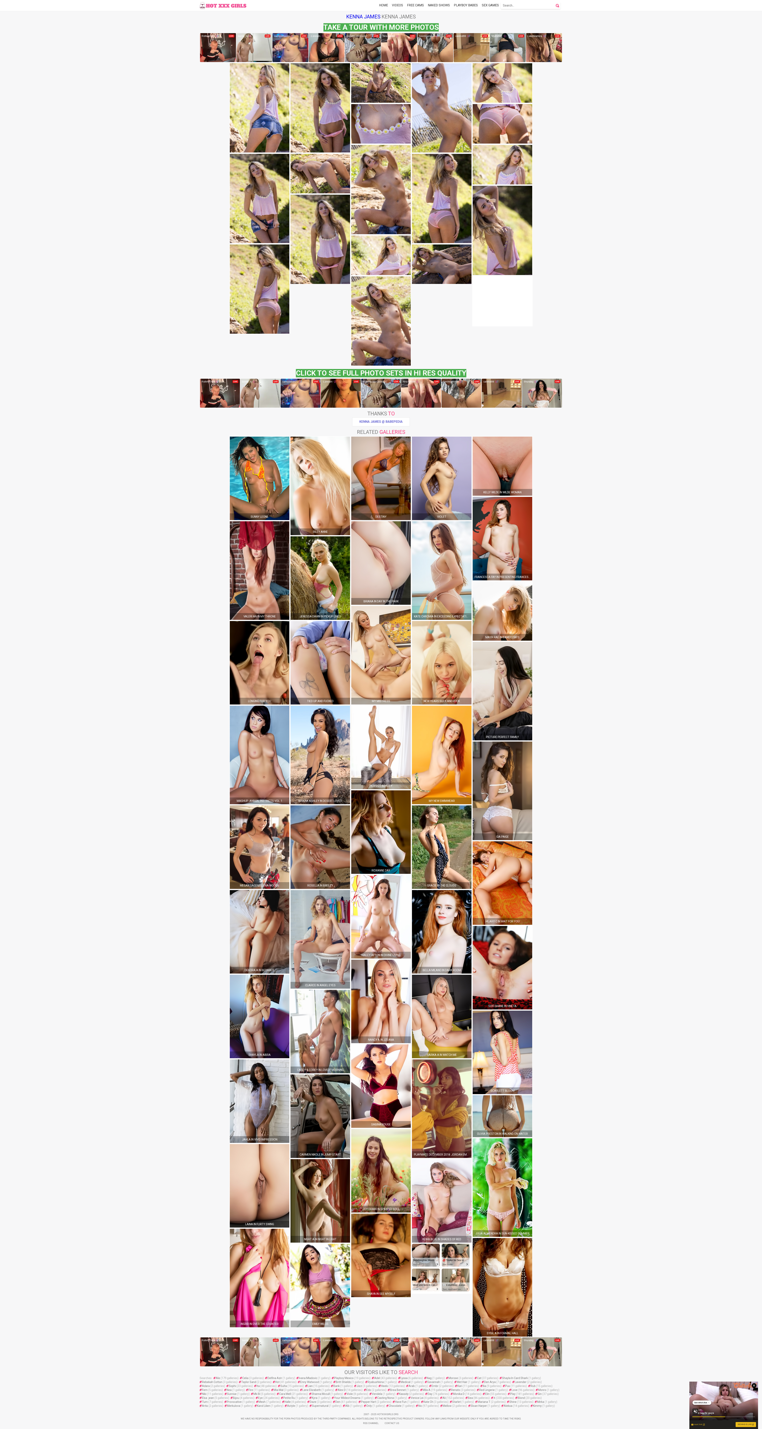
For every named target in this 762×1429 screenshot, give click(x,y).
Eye (260, 1397)
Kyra (314, 1397)
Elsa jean (208, 1397)
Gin (540, 1393)
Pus (507, 1386)
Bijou (236, 1397)
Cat (479, 1378)
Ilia (484, 1386)
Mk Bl (256, 1393)
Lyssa (404, 1378)
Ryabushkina (376, 1382)
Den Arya (490, 1382)
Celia (245, 1378)
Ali (444, 1397)
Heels (384, 1386)
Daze (313, 1401)
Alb (347, 1405)
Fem (205, 1390)
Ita (258, 1386)
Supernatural (320, 1405)
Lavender (520, 1382)
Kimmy (537, 1405)
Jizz (359, 1386)
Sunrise (232, 1393)
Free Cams (415, 5)
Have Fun (401, 1401)
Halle (288, 1401)
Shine (513, 1401)
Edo (368, 1390)
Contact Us (392, 1423)
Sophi (232, 1386)
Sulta (283, 1386)
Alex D (342, 1390)
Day (430, 1393)
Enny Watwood (309, 1382)
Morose (453, 1378)
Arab (412, 1386)
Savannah (433, 1382)
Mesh (262, 1401)
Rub (533, 1386)
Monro (542, 1390)
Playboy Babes (466, 5)
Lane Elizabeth (311, 1390)
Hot (277, 1382)
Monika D (459, 1393)
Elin (487, 1393)
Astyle (291, 1405)
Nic (420, 1405)
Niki (204, 1393)
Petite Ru (289, 1397)
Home (383, 5)
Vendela (377, 1393)
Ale (218, 1378)
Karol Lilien (263, 1405)
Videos (397, 5)
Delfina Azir (274, 1378)
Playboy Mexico (344, 1378)
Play (513, 1393)
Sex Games (490, 5)
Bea (470, 1397)
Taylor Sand (248, 1382)
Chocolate (395, 1405)
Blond (521, 1397)
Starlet (456, 1401)
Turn (205, 1401)
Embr (435, 1386)
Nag (429, 1378)
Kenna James (363, 17)
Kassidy (404, 1393)
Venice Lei (417, 1397)
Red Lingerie (487, 1390)
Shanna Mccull (321, 1393)
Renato (455, 1390)
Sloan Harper (479, 1405)
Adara (206, 1386)
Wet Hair (462, 1382)
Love (515, 1390)
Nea (229, 1390)
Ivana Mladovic (308, 1378)
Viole (350, 1393)
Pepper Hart (368, 1401)
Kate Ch (428, 1401)
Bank (336, 1386)
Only (369, 1405)
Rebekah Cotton (212, 1382)
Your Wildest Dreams (347, 1397)
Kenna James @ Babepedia (381, 422)
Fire (250, 1390)
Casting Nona (385, 1397)
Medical (405, 1382)
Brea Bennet (398, 1390)
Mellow (447, 1405)
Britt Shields (343, 1382)
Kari (459, 1386)
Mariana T (484, 1401)
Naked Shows (439, 5)
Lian (310, 1386)
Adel (377, 1378)
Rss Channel (371, 1423)
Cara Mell (285, 1393)
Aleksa (508, 1405)
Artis (205, 1405)
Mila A (426, 1390)
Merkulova (233, 1405)
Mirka (540, 1401)
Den (337, 1401)
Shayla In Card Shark (515, 1378)
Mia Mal (278, 1390)
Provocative (234, 1401)
